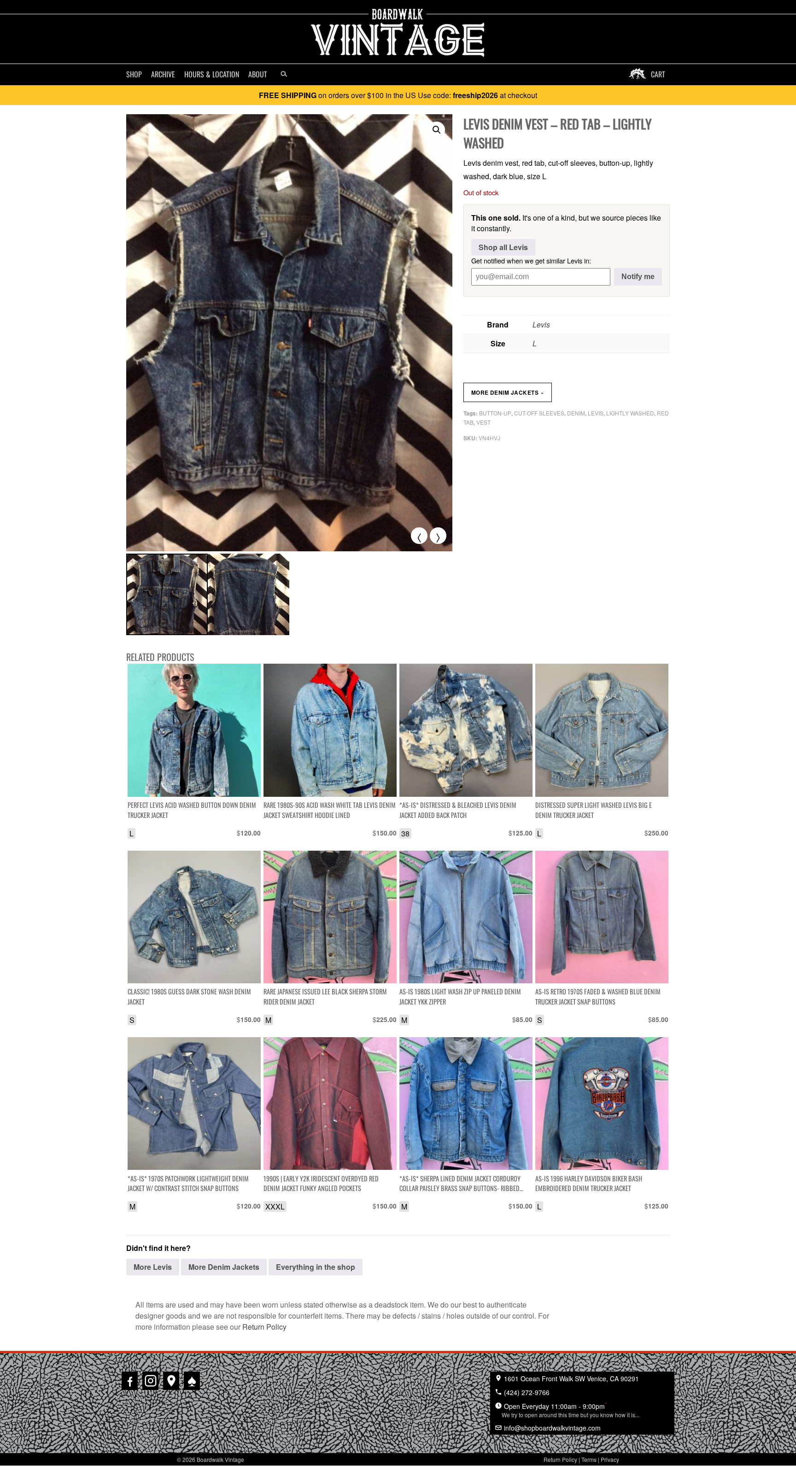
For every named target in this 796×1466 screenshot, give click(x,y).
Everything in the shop (315, 1267)
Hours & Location (211, 74)
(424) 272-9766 (526, 1392)
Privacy (610, 1459)
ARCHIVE (163, 74)
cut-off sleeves (539, 413)
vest (483, 422)
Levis (541, 324)
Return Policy (264, 1326)
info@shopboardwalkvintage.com (551, 1427)
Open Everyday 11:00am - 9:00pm (570, 1409)
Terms (589, 1459)
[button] (436, 130)
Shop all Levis (503, 247)
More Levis (153, 1267)
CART (658, 74)
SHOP (134, 74)
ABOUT (257, 74)
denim (576, 413)
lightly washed (630, 413)
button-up (495, 413)
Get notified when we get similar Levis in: (531, 260)
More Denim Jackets (507, 392)
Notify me (638, 276)
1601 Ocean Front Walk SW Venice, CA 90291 (570, 1378)
